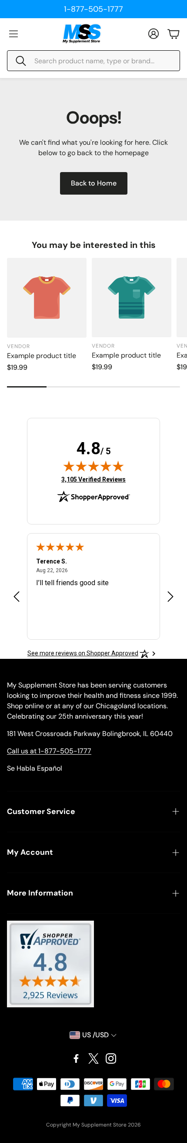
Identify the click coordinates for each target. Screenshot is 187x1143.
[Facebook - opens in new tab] (76, 1058)
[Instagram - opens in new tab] (111, 1058)
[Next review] (170, 596)
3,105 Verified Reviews (93, 479)
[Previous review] (16, 596)
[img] (93, 466)
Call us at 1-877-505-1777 (49, 750)
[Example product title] (47, 297)
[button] (93, 61)
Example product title (41, 355)
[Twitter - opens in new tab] (93, 1058)
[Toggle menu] (13, 33)
